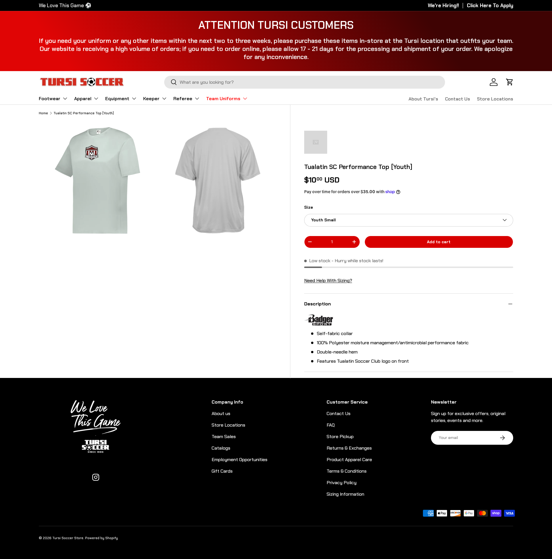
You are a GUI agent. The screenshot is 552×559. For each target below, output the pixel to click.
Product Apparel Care (349, 460)
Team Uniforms (223, 99)
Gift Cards (222, 471)
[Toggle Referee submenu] (196, 98)
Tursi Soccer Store (67, 538)
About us (221, 413)
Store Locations (495, 99)
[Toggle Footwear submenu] (65, 98)
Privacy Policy (341, 483)
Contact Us (457, 99)
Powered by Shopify (101, 538)
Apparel (82, 99)
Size (308, 207)
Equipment (117, 99)
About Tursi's (423, 99)
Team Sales (224, 436)
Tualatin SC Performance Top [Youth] (83, 113)
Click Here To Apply (490, 5)
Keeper (151, 99)
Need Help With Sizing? (328, 280)
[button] (509, 82)
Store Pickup (340, 436)
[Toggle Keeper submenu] (164, 98)
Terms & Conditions (347, 471)
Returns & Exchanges (349, 448)
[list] (159, 182)
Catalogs (221, 448)
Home (43, 113)
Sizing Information (345, 494)
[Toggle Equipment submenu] (134, 98)
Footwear (49, 99)
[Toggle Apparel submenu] (96, 98)
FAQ (331, 425)
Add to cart (439, 241)
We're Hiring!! (443, 5)
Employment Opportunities (239, 460)
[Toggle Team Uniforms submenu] (244, 98)
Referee (182, 99)
